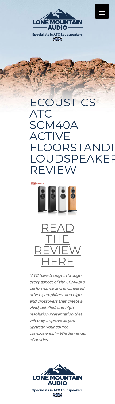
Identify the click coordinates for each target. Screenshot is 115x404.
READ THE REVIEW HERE (57, 244)
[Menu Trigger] (102, 11)
